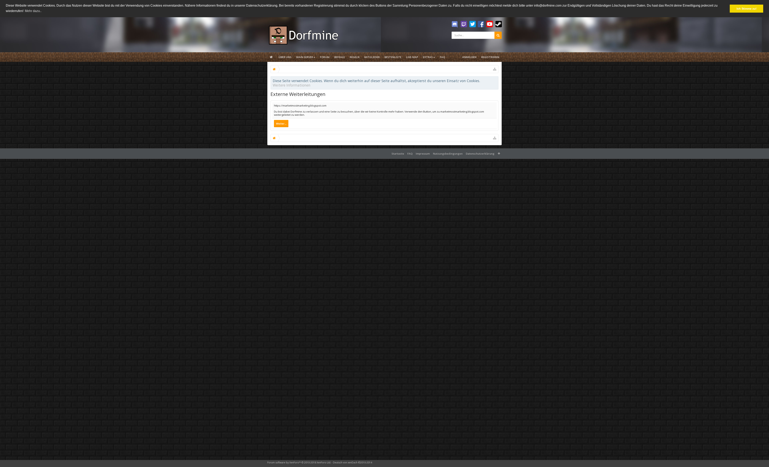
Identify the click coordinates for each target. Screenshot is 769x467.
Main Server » (305, 57)
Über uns (285, 57)
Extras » (429, 57)
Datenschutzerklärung (480, 153)
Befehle (339, 57)
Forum (324, 57)
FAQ (442, 57)
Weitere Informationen (291, 85)
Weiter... (281, 123)
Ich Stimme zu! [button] (747, 8)
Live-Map (412, 57)
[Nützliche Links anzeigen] (494, 69)
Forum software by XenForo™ (299, 462)
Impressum (423, 153)
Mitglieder (372, 57)
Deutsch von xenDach (352, 462)
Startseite (398, 153)
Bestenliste (392, 57)
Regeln (354, 57)
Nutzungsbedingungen (448, 153)
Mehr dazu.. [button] (33, 11)
